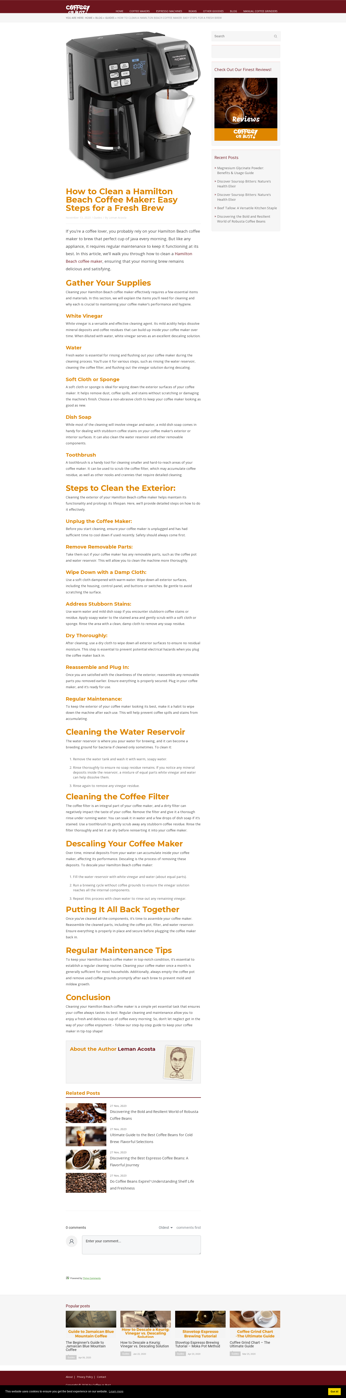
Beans (192, 11)
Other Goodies (213, 11)
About (69, 1377)
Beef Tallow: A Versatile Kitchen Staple (247, 208)
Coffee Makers (140, 11)
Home (119, 11)
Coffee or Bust (102, 1385)
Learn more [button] (116, 1391)
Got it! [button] (334, 1391)
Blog (233, 11)
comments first (188, 1227)
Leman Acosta (117, 217)
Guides (98, 217)
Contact (101, 1377)
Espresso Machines (169, 11)
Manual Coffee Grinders (260, 11)
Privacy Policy (85, 1377)
